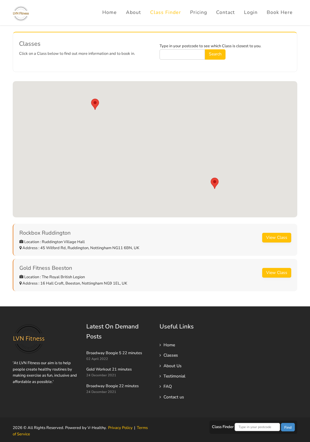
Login (251, 12)
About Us (172, 366)
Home (109, 12)
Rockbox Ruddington (45, 232)
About (133, 12)
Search (215, 54)
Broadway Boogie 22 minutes (112, 386)
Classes (170, 355)
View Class (276, 237)
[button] (214, 183)
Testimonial (174, 376)
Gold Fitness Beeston (45, 268)
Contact (225, 12)
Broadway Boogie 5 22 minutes (114, 353)
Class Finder (165, 12)
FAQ (167, 386)
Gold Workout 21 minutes (109, 369)
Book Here (280, 12)
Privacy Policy (120, 427)
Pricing (198, 12)
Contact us (173, 397)
